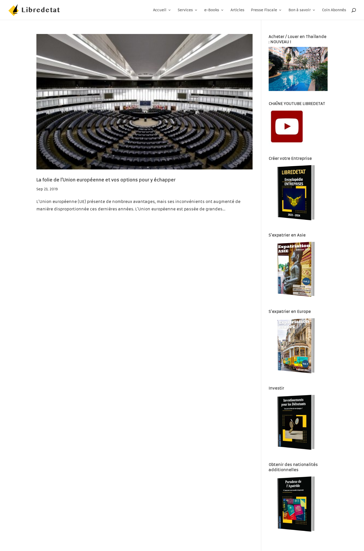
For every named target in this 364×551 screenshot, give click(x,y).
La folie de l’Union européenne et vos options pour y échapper (106, 180)
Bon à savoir (299, 10)
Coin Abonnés (334, 10)
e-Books (211, 10)
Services (185, 10)
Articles (237, 10)
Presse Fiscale (264, 10)
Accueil (159, 10)
